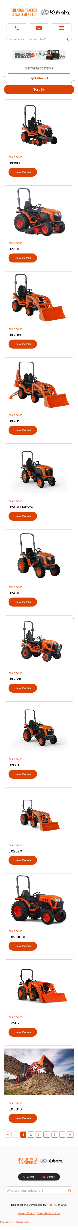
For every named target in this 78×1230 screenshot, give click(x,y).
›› (70, 1134)
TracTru (51, 1204)
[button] (17, 27)
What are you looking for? (27, 39)
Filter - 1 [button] (41, 78)
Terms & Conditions (48, 1213)
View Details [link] (23, 172)
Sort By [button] (39, 89)
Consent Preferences (14, 1222)
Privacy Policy (26, 1213)
